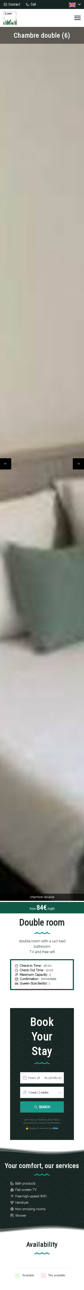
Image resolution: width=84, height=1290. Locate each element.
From (32, 1078)
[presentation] (5, 463)
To (45, 1078)
